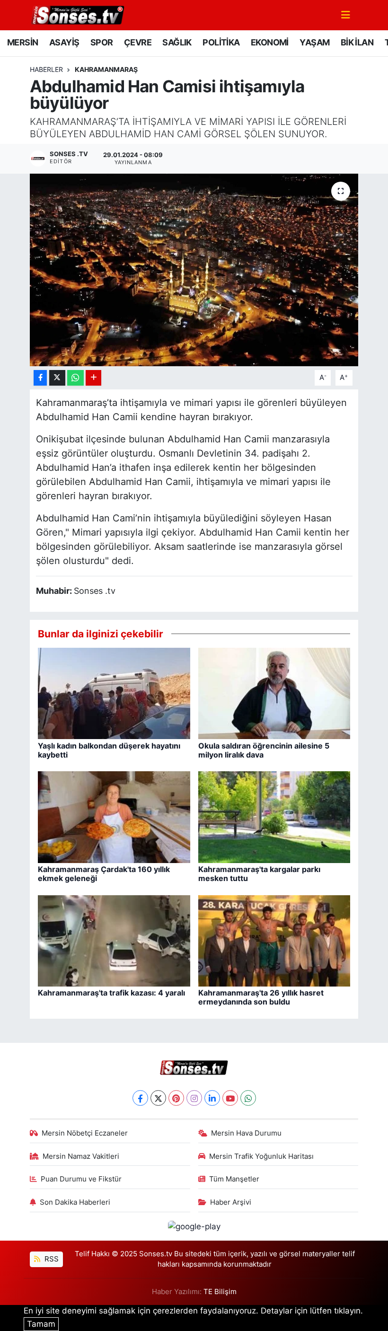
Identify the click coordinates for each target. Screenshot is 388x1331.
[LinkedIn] (212, 1098)
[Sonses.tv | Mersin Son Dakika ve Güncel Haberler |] (77, 14)
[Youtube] (230, 1098)
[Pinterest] (176, 1098)
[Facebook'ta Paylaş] (40, 378)
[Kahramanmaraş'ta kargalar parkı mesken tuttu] (274, 816)
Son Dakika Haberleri (75, 1202)
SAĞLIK (176, 42)
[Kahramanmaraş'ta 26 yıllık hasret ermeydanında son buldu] (274, 940)
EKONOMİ (270, 42)
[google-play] (194, 1226)
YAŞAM (314, 42)
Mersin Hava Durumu (246, 1133)
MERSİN (22, 42)
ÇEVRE (137, 42)
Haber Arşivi (230, 1202)
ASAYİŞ (64, 42)
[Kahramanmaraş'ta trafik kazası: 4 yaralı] (114, 940)
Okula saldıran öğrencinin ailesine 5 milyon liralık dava (263, 750)
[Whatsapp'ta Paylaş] (75, 378)
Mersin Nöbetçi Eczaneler (85, 1133)
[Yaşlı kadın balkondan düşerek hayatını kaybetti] (114, 692)
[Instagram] (194, 1098)
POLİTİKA (221, 42)
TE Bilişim (220, 1291)
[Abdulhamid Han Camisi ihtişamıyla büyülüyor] (194, 270)
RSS (51, 1259)
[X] (158, 1098)
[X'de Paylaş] (57, 378)
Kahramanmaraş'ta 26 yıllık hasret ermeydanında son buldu (261, 997)
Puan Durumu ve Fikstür (81, 1179)
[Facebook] (140, 1098)
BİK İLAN (357, 42)
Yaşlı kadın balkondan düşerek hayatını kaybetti (109, 750)
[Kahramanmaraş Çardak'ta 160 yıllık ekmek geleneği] (114, 816)
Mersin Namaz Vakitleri (81, 1156)
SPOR (101, 42)
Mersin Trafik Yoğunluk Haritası (261, 1156)
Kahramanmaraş (106, 69)
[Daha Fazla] (93, 378)
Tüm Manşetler (234, 1179)
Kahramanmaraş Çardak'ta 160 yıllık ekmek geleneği (104, 873)
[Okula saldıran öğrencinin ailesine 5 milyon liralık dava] (274, 692)
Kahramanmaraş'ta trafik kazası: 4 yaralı (111, 992)
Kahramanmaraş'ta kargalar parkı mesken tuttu (259, 873)
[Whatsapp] (248, 1098)
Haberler (46, 69)
